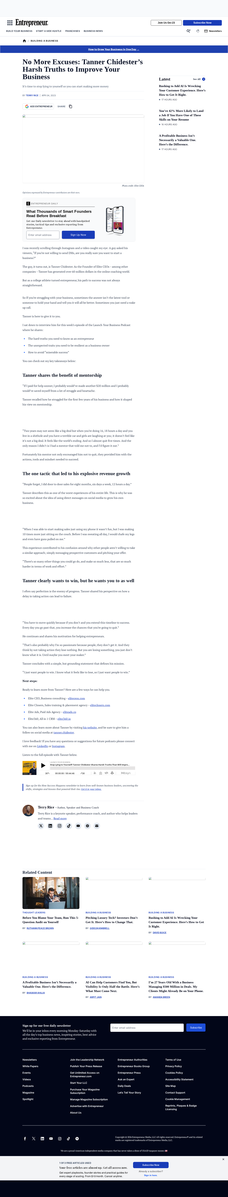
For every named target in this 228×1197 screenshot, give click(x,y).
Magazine (28, 1092)
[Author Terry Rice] (28, 819)
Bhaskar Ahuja (36, 992)
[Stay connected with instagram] (59, 826)
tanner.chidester (64, 732)
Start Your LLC (78, 1082)
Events (26, 1072)
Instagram (58, 746)
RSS (77, 1138)
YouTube (51, 1138)
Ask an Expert (126, 1079)
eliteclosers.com (100, 705)
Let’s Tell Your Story (129, 1092)
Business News (93, 31)
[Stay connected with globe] (87, 826)
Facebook (25, 1138)
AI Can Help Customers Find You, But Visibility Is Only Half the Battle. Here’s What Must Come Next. (113, 987)
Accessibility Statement (179, 1079)
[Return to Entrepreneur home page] (32, 23)
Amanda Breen (161, 997)
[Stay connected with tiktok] (69, 826)
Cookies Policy (174, 1072)
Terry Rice (32, 95)
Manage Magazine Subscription (89, 1099)
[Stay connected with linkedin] (50, 826)
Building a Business (44, 40)
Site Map (170, 1085)
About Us (75, 1112)
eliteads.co (69, 712)
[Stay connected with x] (41, 826)
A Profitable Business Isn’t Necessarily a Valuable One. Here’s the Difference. (177, 140)
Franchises (72, 31)
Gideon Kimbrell (100, 928)
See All (197, 79)
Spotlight (27, 1099)
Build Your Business (19, 31)
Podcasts (28, 1085)
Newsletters (29, 1059)
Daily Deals (124, 1085)
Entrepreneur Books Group (134, 1066)
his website (90, 727)
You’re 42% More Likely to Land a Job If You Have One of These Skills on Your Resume (181, 115)
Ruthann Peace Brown (40, 928)
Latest (164, 79)
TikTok (68, 1138)
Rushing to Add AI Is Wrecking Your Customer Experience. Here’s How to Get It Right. (182, 90)
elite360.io (64, 719)
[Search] (189, 31)
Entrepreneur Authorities (132, 1059)
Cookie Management (177, 1099)
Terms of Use (173, 1059)
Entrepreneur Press (129, 1072)
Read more (60, 818)
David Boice (159, 932)
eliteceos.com (76, 698)
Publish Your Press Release (86, 1066)
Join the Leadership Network (87, 1059)
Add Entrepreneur (41, 106)
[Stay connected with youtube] (78, 826)
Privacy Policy (173, 1066)
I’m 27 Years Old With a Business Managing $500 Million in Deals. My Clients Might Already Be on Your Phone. (176, 987)
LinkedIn (42, 746)
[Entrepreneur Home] (24, 41)
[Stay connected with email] (97, 826)
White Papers (30, 1066)
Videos (26, 1079)
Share (62, 106)
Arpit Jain (96, 997)
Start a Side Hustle (48, 31)
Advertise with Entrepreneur (87, 1106)
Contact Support (175, 1092)
